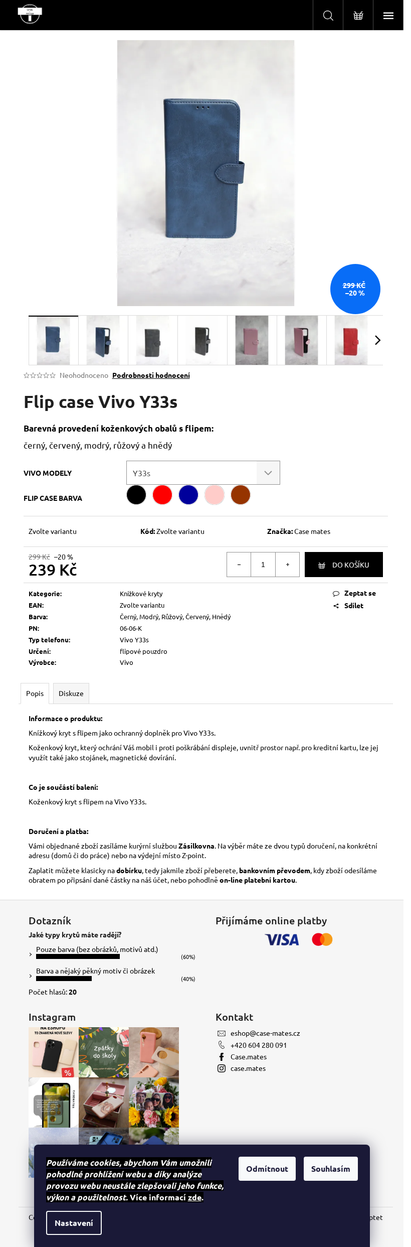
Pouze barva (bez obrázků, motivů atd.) (97, 948)
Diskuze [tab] (71, 693)
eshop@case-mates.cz (265, 1032)
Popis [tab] (35, 693)
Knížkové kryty (141, 593)
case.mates (248, 1067)
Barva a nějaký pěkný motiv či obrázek (95, 970)
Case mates (312, 530)
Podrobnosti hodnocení (151, 374)
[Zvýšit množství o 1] (287, 564)
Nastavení (74, 1222)
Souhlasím (330, 1168)
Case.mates (249, 1056)
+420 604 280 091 (259, 1044)
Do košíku (350, 564)
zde (194, 1197)
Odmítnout (267, 1168)
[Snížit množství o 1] (239, 564)
